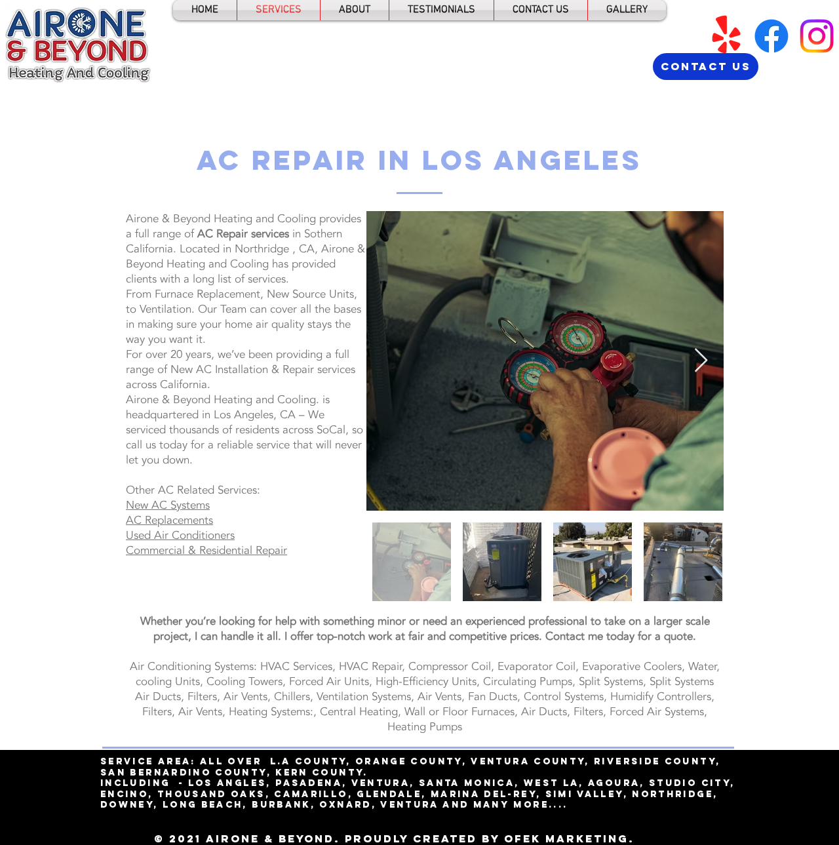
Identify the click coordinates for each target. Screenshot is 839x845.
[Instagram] (816, 36)
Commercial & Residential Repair (206, 550)
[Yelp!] (726, 36)
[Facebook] (771, 36)
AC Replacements (169, 520)
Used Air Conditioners (180, 535)
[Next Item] (701, 361)
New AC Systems (168, 505)
